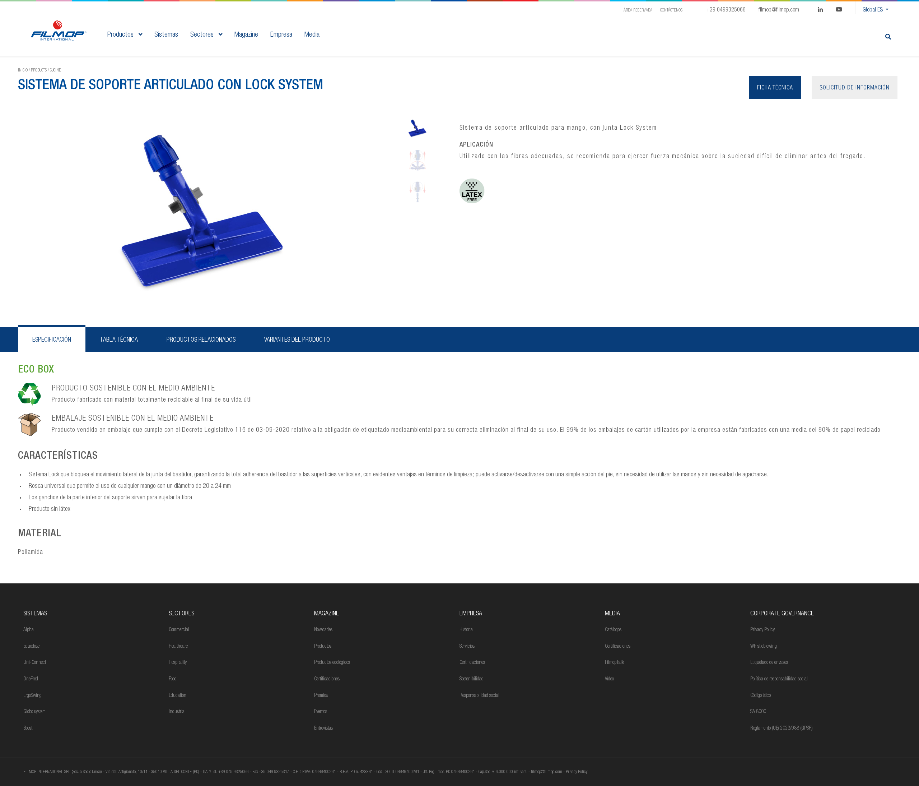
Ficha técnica (775, 88)
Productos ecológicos (332, 662)
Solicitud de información (855, 88)
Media (612, 614)
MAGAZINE (326, 614)
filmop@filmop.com (779, 10)
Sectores (202, 35)
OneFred (30, 679)
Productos (121, 35)
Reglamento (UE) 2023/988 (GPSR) (781, 728)
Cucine (55, 70)
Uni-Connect (34, 662)
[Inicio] (58, 31)
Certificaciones (327, 679)
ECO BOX (36, 370)
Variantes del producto (297, 340)
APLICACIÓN (476, 145)
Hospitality (178, 662)
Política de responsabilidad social (779, 679)
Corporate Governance (782, 614)
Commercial (179, 630)
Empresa (471, 614)
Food (173, 679)
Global (873, 10)
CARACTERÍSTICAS (58, 457)
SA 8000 (758, 712)
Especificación (51, 340)
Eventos (320, 712)
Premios (321, 695)
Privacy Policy (762, 630)
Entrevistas (323, 728)
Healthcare (178, 646)
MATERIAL (39, 534)
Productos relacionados (201, 340)
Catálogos (613, 630)
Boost (27, 728)
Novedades (323, 630)
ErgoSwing (32, 695)
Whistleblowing (763, 646)
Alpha (28, 630)
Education (177, 695)
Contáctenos (671, 10)
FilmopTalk (614, 662)
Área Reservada (638, 10)
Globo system (34, 712)
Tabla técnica (119, 340)
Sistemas (35, 614)
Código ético (760, 695)
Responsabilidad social (479, 695)
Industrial (177, 712)
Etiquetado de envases (769, 662)
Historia (466, 630)
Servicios (467, 646)
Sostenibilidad (472, 679)
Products (39, 70)
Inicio (23, 70)
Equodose (31, 646)
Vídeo (609, 679)
